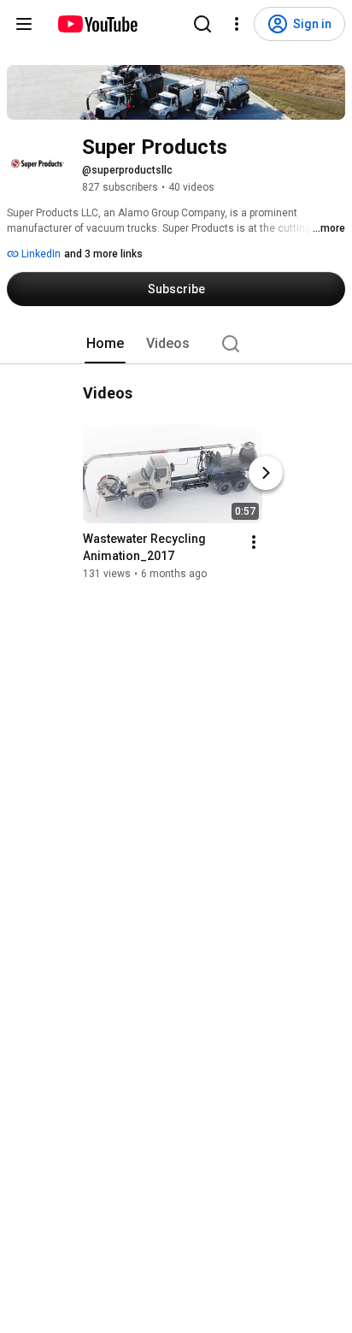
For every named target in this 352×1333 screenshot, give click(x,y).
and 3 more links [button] (103, 254)
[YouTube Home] (97, 24)
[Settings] (236, 24)
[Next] (266, 473)
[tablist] (176, 343)
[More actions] (254, 542)
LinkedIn (40, 254)
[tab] (105, 343)
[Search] (202, 24)
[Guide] (24, 24)
